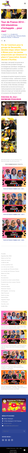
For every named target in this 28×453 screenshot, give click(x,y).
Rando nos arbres (5, 295)
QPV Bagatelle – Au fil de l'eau (8, 291)
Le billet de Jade (5, 262)
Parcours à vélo (4, 284)
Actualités (3, 253)
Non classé (3, 275)
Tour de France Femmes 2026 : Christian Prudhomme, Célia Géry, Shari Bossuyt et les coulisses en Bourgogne (14, 240)
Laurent (5, 34)
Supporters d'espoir (5, 299)
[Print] (5, 40)
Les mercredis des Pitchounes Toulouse (10, 271)
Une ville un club (5, 304)
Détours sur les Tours (6, 258)
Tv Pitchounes (15, 37)
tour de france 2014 (14, 161)
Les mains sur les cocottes (7, 267)
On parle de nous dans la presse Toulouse (10, 282)
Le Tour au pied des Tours (9, 36)
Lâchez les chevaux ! (6, 260)
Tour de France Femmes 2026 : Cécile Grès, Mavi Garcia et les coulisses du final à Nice (14, 188)
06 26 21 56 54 (7, 423)
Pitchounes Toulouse (6, 37)
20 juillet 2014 (14, 34)
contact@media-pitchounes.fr (11, 425)
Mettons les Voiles (5, 273)
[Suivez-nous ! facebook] (3, 440)
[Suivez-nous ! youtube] (12, 440)
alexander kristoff (5, 159)
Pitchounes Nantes (21, 36)
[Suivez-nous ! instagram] (6, 440)
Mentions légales (13, 452)
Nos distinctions (4, 277)
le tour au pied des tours (16, 159)
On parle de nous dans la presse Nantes (10, 280)
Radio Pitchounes (5, 293)
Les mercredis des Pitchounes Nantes (9, 269)
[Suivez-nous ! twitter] (9, 440)
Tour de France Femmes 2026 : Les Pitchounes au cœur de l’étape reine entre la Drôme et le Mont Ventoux (14, 214)
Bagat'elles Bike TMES (6, 256)
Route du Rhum (4, 297)
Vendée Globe (4, 306)
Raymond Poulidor (5, 161)
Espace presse (13, 450)
